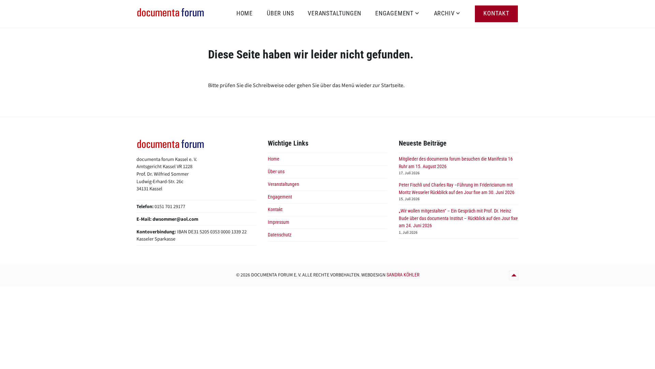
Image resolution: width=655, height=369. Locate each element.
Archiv (444, 13)
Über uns (280, 13)
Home (244, 13)
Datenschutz (279, 235)
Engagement (394, 13)
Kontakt (496, 13)
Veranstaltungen (334, 13)
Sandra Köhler (403, 274)
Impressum (278, 222)
